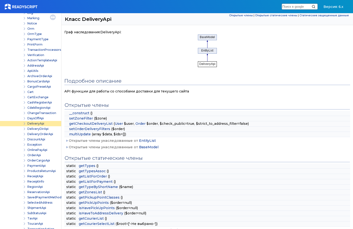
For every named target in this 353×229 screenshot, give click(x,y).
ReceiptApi (35, 176)
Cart (30, 92)
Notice (32, 23)
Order (140, 123)
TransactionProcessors (44, 50)
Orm (30, 28)
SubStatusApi (36, 213)
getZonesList (90, 192)
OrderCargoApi (38, 160)
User (119, 123)
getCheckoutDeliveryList (91, 123)
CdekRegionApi (38, 107)
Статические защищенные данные (324, 15)
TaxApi (32, 218)
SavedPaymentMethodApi (46, 197)
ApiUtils (32, 71)
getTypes (87, 166)
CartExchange (38, 97)
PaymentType (38, 39)
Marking (33, 18)
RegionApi (35, 187)
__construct (79, 113)
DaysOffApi (35, 118)
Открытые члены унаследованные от (112, 140)
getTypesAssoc (92, 171)
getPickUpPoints (94, 202)
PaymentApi (36, 165)
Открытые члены (241, 15)
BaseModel (148, 147)
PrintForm (35, 44)
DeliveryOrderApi (40, 134)
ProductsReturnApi (41, 171)
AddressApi (35, 65)
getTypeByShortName (98, 187)
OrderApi (34, 155)
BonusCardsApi (38, 81)
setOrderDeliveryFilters (89, 129)
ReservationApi (38, 192)
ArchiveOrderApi (39, 76)
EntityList (147, 140)
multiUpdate (80, 134)
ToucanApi (35, 223)
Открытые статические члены (276, 15)
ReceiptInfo (35, 181)
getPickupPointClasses (99, 197)
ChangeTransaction (41, 113)
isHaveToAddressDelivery (101, 213)
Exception (34, 144)
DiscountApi (36, 139)
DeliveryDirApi (38, 129)
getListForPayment (96, 181)
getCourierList (91, 218)
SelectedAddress (39, 202)
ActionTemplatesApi (42, 60)
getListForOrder (93, 176)
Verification (35, 55)
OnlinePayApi (37, 150)
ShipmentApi (36, 208)
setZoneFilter (81, 118)
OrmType (34, 34)
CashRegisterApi (39, 102)
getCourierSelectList (97, 224)
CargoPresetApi (39, 86)
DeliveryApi (35, 123)
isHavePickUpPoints (97, 208)
